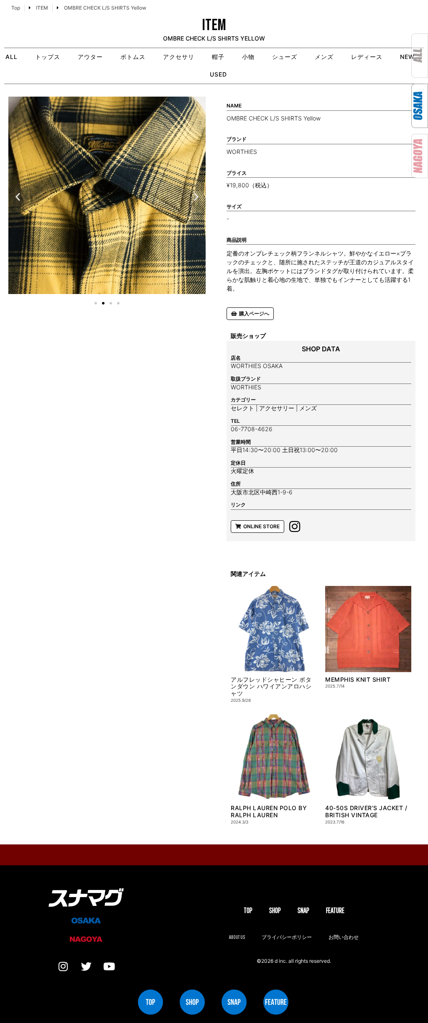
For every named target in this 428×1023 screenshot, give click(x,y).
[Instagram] (63, 966)
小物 (248, 56)
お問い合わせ (344, 937)
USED (218, 74)
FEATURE (335, 910)
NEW (407, 56)
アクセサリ (178, 56)
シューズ (284, 56)
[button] (18, 197)
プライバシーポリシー (287, 937)
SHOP (275, 910)
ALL (11, 56)
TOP (248, 910)
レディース (366, 56)
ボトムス (132, 56)
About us (237, 937)
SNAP (303, 910)
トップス (47, 56)
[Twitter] (86, 966)
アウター (90, 56)
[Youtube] (109, 966)
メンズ (324, 56)
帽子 (218, 56)
